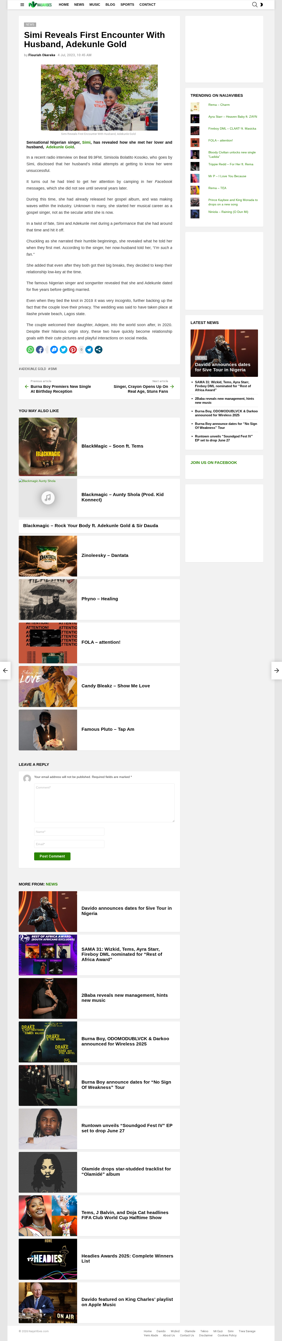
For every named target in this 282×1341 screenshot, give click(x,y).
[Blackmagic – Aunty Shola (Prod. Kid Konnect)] (48, 498)
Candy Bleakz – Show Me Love (116, 685)
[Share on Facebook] (40, 349)
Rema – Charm (219, 104)
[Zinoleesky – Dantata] (48, 556)
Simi (86, 142)
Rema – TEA (217, 188)
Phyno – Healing (100, 598)
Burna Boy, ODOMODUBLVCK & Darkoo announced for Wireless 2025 (125, 1041)
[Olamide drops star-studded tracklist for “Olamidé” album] (48, 1172)
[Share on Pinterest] (73, 349)
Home (148, 1331)
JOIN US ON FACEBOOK (214, 462)
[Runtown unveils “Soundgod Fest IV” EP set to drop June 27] (48, 1129)
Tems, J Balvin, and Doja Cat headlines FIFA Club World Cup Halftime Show (125, 1215)
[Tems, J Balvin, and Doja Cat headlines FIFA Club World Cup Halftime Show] (48, 1215)
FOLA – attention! (101, 642)
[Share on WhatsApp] (30, 349)
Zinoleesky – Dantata (105, 555)
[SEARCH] (255, 4)
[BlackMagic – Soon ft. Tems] (48, 447)
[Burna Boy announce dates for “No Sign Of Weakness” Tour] (48, 1085)
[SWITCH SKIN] (261, 4)
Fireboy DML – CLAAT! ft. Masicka (232, 128)
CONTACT (147, 4)
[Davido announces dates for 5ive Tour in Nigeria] (48, 911)
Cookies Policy (227, 1335)
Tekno (204, 1331)
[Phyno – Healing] (48, 599)
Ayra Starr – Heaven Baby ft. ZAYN (232, 116)
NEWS (79, 4)
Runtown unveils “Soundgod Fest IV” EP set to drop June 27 (224, 438)
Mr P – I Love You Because (227, 176)
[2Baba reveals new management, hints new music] (48, 998)
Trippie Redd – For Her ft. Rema (230, 164)
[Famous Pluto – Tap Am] (48, 730)
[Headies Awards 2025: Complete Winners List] (48, 1259)
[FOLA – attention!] (48, 643)
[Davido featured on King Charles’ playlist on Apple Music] (48, 1302)
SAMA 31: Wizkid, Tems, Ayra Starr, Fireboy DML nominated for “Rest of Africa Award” (122, 954)
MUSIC (94, 4)
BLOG (110, 4)
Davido (161, 1331)
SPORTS (127, 4)
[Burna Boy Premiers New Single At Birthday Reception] (5, 670)
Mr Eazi (218, 1331)
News (52, 884)
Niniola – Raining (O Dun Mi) (228, 212)
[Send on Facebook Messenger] (54, 349)
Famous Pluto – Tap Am (108, 729)
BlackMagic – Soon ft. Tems (112, 445)
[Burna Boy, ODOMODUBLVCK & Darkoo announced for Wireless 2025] (48, 1041)
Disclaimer (206, 1335)
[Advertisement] (224, 48)
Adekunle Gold (33, 369)
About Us (169, 1335)
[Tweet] (63, 349)
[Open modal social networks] (98, 349)
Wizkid (175, 1331)
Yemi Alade (151, 1335)
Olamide (190, 1331)
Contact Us (187, 1335)
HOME (64, 4)
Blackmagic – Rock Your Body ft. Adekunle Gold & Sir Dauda (90, 525)
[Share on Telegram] (89, 349)
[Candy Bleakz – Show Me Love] (48, 686)
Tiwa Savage (247, 1331)
